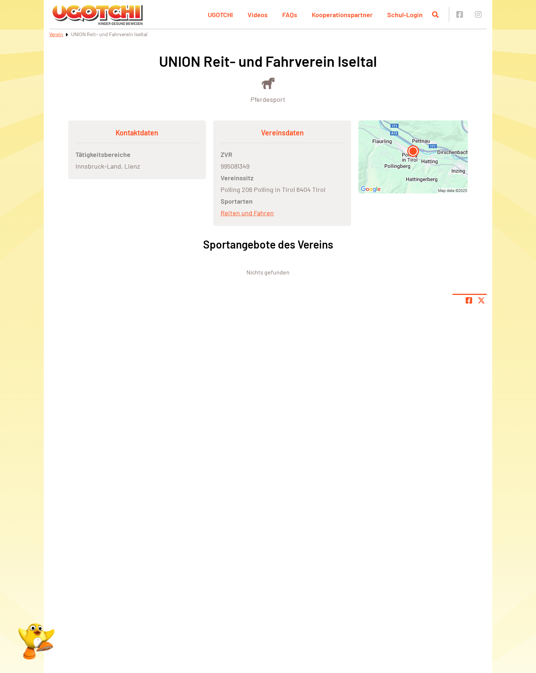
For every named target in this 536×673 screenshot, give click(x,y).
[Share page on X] (481, 300)
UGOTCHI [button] (220, 15)
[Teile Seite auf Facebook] (468, 300)
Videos (258, 15)
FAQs (289, 15)
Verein (56, 34)
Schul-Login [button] (405, 15)
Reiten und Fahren (247, 213)
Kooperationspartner (342, 15)
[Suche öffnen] (435, 14)
